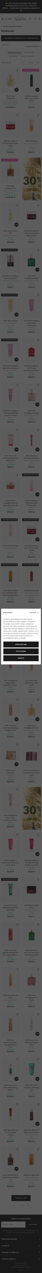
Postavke (21, 651)
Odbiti (21, 658)
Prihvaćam (21, 644)
